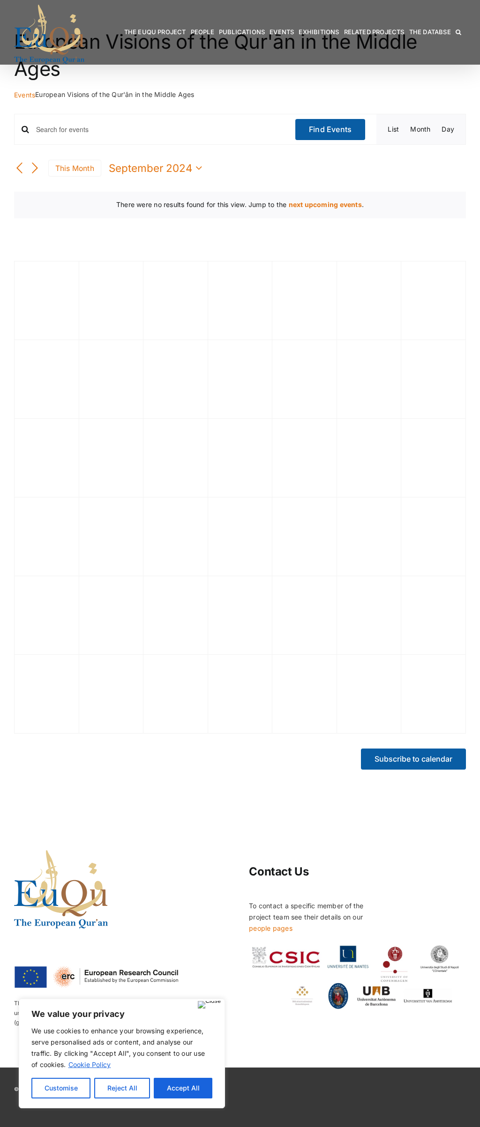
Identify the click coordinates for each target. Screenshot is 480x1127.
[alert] (240, 205)
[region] (122, 1053)
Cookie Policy (89, 1064)
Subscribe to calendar (413, 759)
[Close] (209, 1004)
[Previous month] (19, 168)
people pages (270, 928)
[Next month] (35, 168)
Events (24, 95)
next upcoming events (325, 204)
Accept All (183, 1088)
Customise (61, 1088)
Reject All (122, 1088)
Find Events (330, 129)
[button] (458, 32)
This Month (74, 168)
